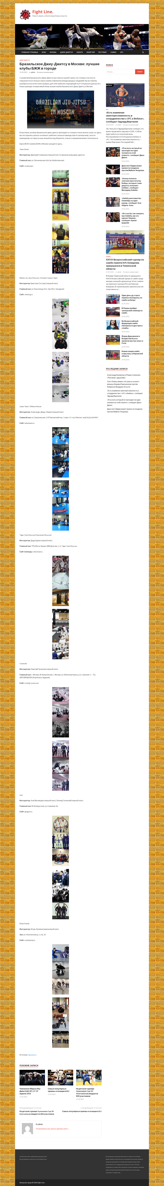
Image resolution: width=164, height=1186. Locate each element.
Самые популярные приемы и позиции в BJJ (58, 1089)
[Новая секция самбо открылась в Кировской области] (113, 359)
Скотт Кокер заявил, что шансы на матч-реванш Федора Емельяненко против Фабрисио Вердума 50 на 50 (123, 384)
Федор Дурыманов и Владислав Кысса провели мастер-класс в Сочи (132, 339)
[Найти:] (125, 71)
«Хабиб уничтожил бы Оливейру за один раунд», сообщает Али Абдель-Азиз (131, 201)
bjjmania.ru (32, 1055)
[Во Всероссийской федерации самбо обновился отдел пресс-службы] (113, 329)
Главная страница (29, 52)
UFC (121, 52)
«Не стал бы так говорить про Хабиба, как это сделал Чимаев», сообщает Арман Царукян (133, 218)
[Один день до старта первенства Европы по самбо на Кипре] (113, 303)
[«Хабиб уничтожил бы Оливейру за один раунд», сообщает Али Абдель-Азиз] (113, 206)
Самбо (113, 52)
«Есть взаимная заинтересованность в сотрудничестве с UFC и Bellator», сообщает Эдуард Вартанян (125, 393)
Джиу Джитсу (66, 52)
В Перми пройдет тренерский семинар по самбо (132, 310)
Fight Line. (42, 11)
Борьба (53, 52)
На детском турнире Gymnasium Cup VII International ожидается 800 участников (87, 1092)
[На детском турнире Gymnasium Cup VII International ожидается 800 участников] (89, 1086)
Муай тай (91, 52)
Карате (80, 52)
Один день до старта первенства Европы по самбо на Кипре (132, 297)
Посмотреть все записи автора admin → (53, 1129)
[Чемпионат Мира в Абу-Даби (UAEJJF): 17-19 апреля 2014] (32, 1086)
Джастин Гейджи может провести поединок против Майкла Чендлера (133, 168)
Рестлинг (102, 52)
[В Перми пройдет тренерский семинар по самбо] (113, 316)
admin (33, 72)
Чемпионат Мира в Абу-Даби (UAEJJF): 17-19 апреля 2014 (30, 1091)
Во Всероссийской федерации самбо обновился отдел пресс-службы (132, 324)
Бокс (44, 52)
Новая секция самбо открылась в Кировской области (132, 353)
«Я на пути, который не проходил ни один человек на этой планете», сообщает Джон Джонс (133, 152)
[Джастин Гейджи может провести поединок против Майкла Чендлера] (113, 173)
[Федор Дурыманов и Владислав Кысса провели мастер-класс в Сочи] (113, 344)
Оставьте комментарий (45, 72)
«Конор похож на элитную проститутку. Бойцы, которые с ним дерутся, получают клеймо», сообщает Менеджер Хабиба (132, 184)
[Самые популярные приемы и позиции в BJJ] (60, 1086)
